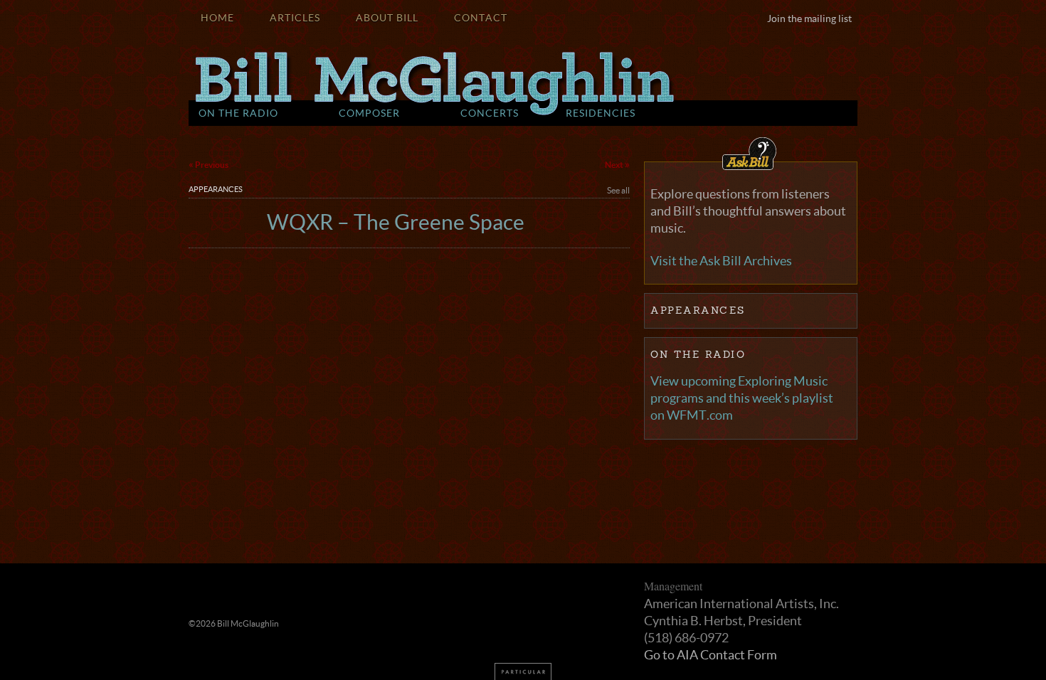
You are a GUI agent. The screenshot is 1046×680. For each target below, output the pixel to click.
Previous (208, 164)
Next (617, 164)
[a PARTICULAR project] (523, 671)
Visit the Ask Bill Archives (721, 260)
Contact (480, 17)
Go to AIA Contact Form (710, 654)
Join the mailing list (809, 18)
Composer (369, 113)
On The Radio (698, 354)
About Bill (387, 17)
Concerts (489, 113)
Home (217, 17)
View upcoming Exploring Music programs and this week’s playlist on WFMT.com (741, 398)
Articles (295, 17)
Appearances (216, 188)
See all (618, 190)
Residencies (600, 113)
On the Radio (238, 113)
